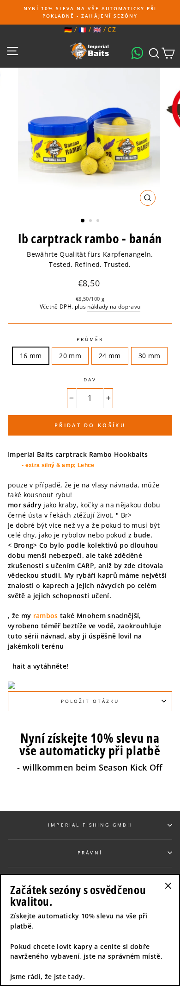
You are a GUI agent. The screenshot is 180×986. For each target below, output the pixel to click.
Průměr (90, 339)
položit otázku (90, 701)
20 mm (70, 355)
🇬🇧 (97, 29)
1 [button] (83, 221)
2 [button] (91, 221)
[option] (90, 12)
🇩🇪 (68, 29)
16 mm (31, 355)
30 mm (149, 355)
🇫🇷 (82, 29)
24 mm (110, 355)
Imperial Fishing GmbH (90, 825)
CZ (112, 29)
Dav (90, 379)
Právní (90, 852)
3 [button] (98, 221)
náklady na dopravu (113, 306)
